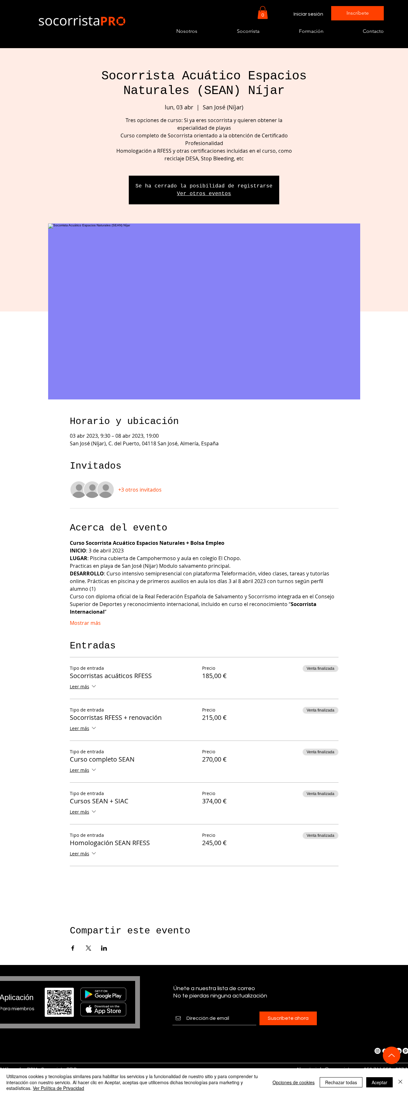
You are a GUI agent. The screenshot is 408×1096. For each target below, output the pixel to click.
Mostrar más (85, 622)
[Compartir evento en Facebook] (73, 948)
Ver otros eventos (204, 194)
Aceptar (379, 1082)
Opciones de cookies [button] (294, 1082)
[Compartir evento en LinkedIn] (104, 948)
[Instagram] (378, 1051)
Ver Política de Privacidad (58, 1088)
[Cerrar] (400, 1082)
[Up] (391, 1055)
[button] (262, 12)
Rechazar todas (341, 1082)
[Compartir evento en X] (88, 948)
